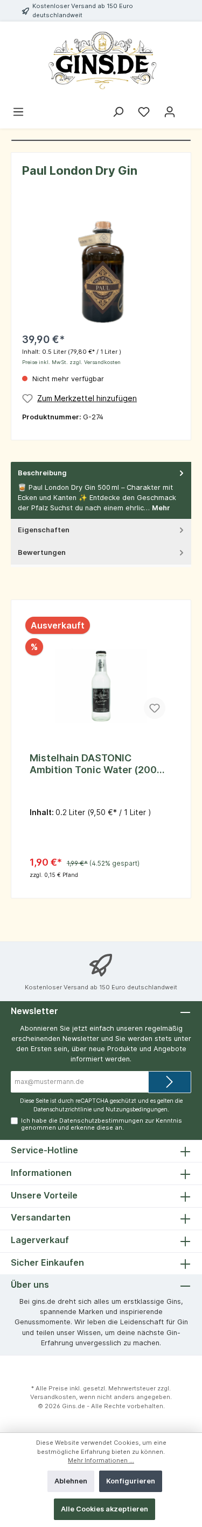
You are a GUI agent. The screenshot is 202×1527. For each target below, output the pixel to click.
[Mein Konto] (170, 112)
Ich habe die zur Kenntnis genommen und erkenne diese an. (101, 1124)
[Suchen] (118, 112)
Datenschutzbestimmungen (101, 1120)
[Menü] (18, 112)
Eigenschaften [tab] (43, 530)
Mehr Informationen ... (101, 1460)
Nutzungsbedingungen (137, 1109)
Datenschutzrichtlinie (62, 1109)
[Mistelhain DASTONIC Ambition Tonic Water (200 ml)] (101, 671)
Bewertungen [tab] (42, 552)
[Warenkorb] (190, 107)
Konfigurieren (130, 1481)
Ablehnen (70, 1481)
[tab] (101, 490)
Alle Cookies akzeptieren (104, 1509)
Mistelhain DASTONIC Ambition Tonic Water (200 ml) (93, 764)
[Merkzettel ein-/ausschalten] (154, 708)
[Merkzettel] (144, 112)
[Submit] (169, 1082)
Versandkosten (53, 1397)
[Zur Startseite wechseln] (101, 61)
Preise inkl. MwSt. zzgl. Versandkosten (71, 362)
